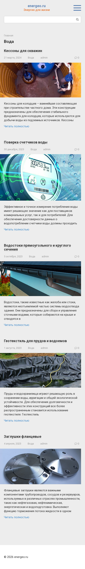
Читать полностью (16, 126)
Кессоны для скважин (23, 51)
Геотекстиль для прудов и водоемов (35, 341)
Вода (31, 57)
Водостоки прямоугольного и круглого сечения (37, 247)
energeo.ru (37, 6)
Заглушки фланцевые (22, 436)
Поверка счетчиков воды (25, 142)
